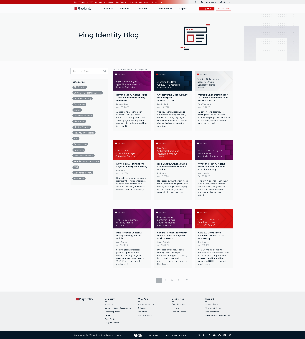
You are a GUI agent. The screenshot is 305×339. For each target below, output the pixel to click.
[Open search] (195, 2)
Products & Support (83, 156)
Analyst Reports (145, 315)
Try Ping (207, 8)
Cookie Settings (178, 335)
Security (165, 335)
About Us (109, 304)
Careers (108, 315)
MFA (76, 138)
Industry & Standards (84, 133)
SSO (76, 167)
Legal (148, 335)
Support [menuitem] (182, 8)
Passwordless (80, 144)
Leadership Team (112, 312)
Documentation (212, 312)
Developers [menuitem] (163, 8)
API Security (80, 87)
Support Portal (211, 304)
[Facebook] (209, 335)
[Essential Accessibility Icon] (138, 335)
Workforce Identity (83, 173)
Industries (142, 312)
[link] (132, 101)
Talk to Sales (223, 8)
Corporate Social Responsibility (118, 308)
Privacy (156, 335)
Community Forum (213, 308)
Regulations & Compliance (86, 161)
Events (77, 110)
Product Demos (179, 312)
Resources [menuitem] (143, 8)
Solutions (142, 308)
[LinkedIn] (204, 335)
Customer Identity (82, 98)
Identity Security (82, 127)
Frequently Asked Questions (217, 315)
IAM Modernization (83, 116)
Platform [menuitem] (106, 8)
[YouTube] (214, 335)
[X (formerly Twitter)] (199, 335)
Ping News (79, 150)
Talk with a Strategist (181, 304)
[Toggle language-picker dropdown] (201, 2)
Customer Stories (146, 304)
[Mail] (225, 335)
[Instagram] (230, 335)
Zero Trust (79, 178)
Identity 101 (79, 121)
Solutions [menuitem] (124, 8)
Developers (79, 104)
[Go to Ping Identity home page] (83, 8)
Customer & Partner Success (87, 93)
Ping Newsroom (112, 323)
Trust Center (110, 319)
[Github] (219, 335)
